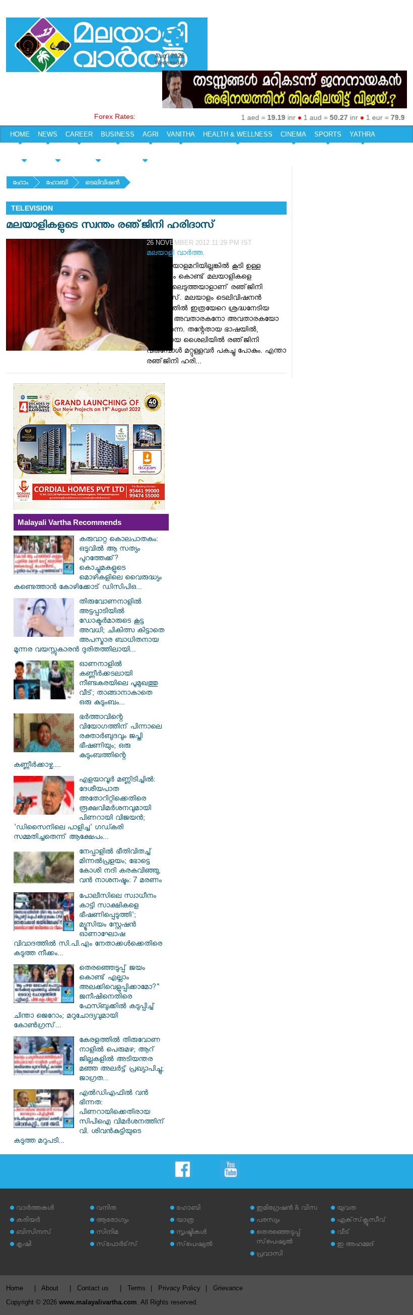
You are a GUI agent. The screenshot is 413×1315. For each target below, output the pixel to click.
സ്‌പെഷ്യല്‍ (194, 1245)
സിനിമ (107, 1233)
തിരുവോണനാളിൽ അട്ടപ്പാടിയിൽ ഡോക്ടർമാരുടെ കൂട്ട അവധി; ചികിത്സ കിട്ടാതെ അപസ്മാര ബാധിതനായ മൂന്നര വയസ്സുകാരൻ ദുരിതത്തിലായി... (89, 626)
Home (14, 1288)
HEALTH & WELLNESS (237, 134)
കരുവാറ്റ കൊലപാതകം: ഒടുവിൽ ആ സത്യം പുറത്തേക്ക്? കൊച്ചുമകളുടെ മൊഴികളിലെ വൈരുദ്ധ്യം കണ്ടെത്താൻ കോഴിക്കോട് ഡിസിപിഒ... (88, 564)
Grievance (228, 1288)
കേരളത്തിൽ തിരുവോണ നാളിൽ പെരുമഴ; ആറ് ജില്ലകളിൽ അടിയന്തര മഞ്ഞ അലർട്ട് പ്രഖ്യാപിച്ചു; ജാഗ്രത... (121, 1060)
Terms (136, 1288)
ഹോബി (56, 183)
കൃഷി (23, 1245)
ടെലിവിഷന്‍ (102, 183)
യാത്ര (185, 1221)
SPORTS (327, 134)
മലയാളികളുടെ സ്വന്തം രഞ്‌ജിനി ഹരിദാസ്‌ (110, 226)
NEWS (47, 134)
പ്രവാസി (269, 1255)
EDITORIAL (144, 152)
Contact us (93, 1288)
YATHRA (362, 134)
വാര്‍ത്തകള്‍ (35, 1209)
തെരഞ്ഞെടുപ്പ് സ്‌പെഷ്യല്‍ (278, 1237)
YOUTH (57, 152)
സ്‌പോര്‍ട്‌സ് (116, 1245)
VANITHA (181, 134)
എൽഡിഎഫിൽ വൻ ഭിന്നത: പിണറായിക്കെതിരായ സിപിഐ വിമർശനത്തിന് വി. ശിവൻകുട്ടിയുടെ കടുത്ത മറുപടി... (89, 1118)
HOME (20, 134)
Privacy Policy (179, 1288)
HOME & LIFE (98, 152)
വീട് (343, 1233)
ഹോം (20, 183)
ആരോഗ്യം (112, 1221)
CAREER (79, 134)
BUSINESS (117, 134)
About (49, 1288)
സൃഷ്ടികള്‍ (191, 1233)
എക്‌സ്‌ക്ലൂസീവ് (361, 1221)
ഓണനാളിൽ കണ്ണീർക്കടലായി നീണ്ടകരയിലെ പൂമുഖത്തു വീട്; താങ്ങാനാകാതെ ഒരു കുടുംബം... (118, 684)
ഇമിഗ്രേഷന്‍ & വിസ (286, 1209)
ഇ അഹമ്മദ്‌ (355, 1245)
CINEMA (293, 134)
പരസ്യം (268, 1221)
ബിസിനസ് (33, 1233)
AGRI (151, 134)
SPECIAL (24, 152)
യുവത (346, 1209)
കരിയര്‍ (28, 1221)
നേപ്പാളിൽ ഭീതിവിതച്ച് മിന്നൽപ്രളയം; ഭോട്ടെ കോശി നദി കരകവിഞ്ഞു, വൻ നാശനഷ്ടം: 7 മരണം (120, 867)
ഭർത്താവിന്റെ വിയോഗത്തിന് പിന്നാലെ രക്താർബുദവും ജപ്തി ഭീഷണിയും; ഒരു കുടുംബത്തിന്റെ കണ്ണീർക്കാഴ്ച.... (88, 742)
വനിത (106, 1209)
